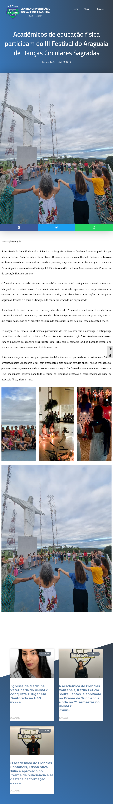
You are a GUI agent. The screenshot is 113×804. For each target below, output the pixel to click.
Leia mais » (15, 702)
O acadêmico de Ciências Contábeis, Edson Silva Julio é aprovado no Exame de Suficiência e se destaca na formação (31, 771)
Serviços (100, 9)
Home (75, 9)
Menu (86, 9)
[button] (19, 227)
